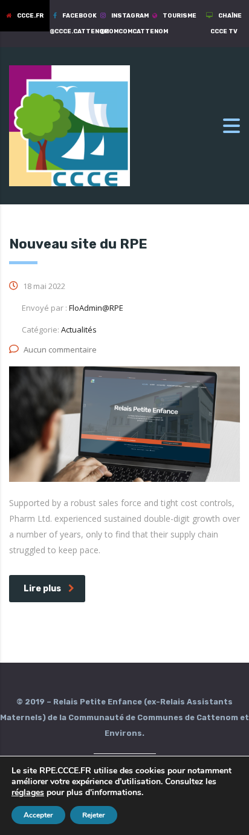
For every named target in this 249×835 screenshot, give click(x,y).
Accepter (38, 815)
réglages (27, 792)
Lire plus (42, 588)
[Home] (69, 125)
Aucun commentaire (60, 349)
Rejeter (93, 815)
